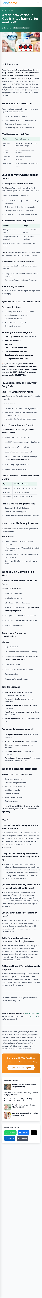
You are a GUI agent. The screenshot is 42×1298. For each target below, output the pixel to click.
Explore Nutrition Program (21, 1067)
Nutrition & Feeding (22, 28)
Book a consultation (32, 1013)
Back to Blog (8, 10)
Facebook (25, 1133)
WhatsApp (11, 1133)
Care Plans (33, 1016)
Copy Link (24, 1138)
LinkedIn (11, 1138)
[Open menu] (38, 3)
